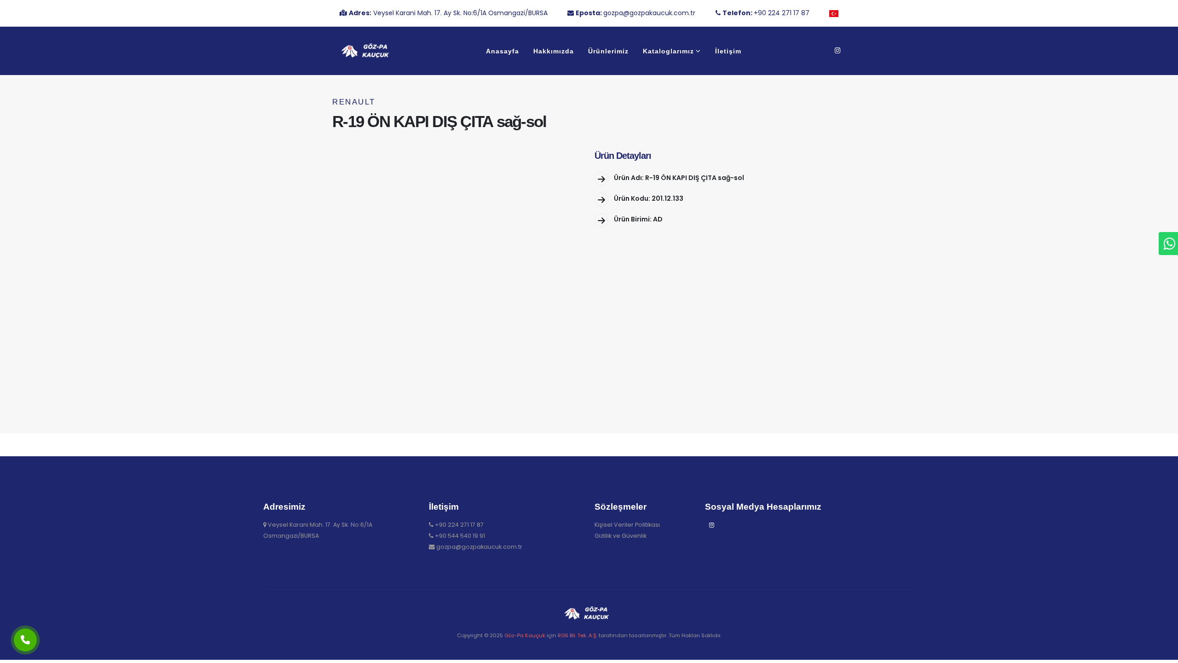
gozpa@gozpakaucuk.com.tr (479, 547)
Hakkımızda (553, 51)
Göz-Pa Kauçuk (524, 635)
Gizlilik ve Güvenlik (621, 536)
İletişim (728, 51)
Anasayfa (502, 51)
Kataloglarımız (668, 51)
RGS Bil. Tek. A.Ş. (577, 635)
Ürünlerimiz (608, 51)
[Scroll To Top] (1161, 652)
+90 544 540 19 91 (460, 536)
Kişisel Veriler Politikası (627, 525)
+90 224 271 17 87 (459, 525)
